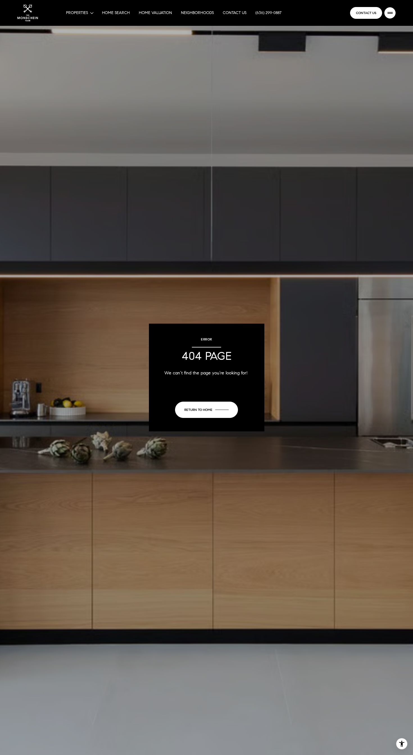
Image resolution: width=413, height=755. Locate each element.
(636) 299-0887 (268, 12)
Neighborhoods (197, 12)
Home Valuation (155, 12)
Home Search (116, 12)
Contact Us (234, 12)
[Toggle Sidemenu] (390, 13)
